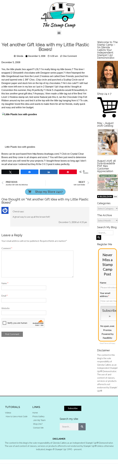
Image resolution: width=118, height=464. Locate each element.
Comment (6, 248)
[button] (59, 32)
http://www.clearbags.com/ (45, 154)
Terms (106, 343)
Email (4, 295)
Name (4, 283)
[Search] (82, 426)
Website (5, 308)
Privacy (112, 343)
